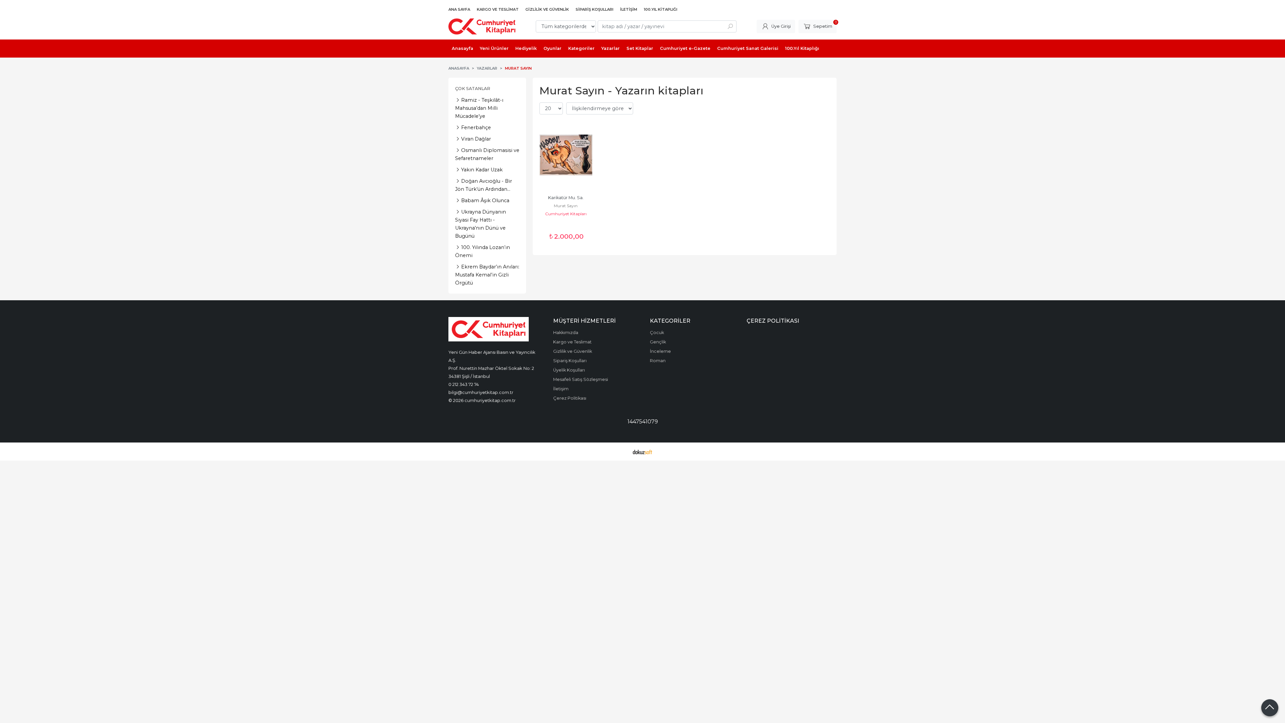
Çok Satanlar (472, 88)
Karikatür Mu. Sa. (566, 197)
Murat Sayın (566, 205)
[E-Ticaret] (642, 452)
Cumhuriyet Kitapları (566, 213)
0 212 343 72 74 (463, 384)
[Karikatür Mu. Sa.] (565, 155)
